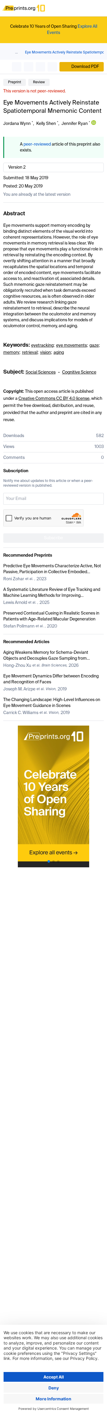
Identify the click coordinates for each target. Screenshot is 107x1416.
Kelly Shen (46, 124)
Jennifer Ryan (75, 124)
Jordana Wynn (17, 124)
